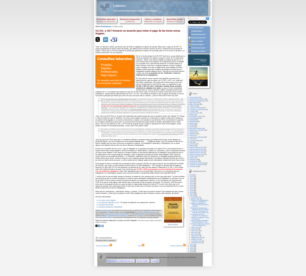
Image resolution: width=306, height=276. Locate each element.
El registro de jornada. (106, 205)
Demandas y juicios (195, 116)
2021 (191, 196)
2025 (191, 250)
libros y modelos (138, 215)
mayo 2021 (195, 231)
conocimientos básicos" (105, 217)
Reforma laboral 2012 (196, 151)
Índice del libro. (173, 224)
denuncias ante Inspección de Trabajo (116, 214)
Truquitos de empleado (197, 163)
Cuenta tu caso (194, 113)
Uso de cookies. (143, 261)
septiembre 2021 (196, 237)
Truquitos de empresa (196, 165)
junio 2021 (194, 232)
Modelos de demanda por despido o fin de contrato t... (200, 208)
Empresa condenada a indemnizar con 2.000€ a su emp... (199, 205)
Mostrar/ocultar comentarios (106, 240)
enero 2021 (195, 197)
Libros (191, 139)
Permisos (192, 144)
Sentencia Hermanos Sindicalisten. (110, 207)
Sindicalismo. (106, 26)
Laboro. (119, 6)
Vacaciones (193, 166)
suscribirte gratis (106, 210)
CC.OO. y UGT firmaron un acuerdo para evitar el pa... (200, 211)
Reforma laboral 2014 (196, 152)
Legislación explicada (196, 137)
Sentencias (193, 159)
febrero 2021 (195, 199)
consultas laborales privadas (146, 212)
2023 (191, 246)
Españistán (193, 121)
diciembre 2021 (196, 243)
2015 (191, 185)
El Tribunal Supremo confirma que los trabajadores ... (200, 224)
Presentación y (120, 261)
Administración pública (196, 99)
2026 (191, 252)
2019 (191, 192)
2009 (191, 175)
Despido (192, 120)
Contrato (192, 111)
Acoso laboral (193, 97)
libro (115, 215)
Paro (191, 142)
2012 (191, 180)
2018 (191, 190)
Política (191, 146)
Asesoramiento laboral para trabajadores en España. (135, 11)
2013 (191, 182)
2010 (191, 176)
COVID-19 (192, 106)
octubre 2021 (195, 239)
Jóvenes (192, 135)
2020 (191, 194)
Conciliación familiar (196, 108)
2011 (191, 178)
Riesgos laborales (195, 156)
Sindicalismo (193, 161)
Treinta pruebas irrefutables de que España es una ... (199, 221)
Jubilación (192, 133)
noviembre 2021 (196, 241)
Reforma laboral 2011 (196, 149)
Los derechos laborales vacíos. (109, 202)
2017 (191, 189)
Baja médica (193, 102)
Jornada (192, 132)
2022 (191, 245)
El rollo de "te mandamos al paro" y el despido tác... (199, 201)
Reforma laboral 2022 (196, 154)
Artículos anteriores (176, 246)
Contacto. (155, 261)
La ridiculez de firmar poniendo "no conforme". (199, 215)
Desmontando (194, 118)
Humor (191, 127)
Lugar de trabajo (194, 140)
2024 (191, 248)
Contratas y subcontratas (197, 109)
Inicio (140, 246)
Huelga (191, 125)
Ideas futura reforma (195, 128)
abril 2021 (194, 229)
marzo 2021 (195, 227)
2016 (191, 187)
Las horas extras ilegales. (107, 200)
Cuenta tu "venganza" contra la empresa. (200, 218)
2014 (191, 183)
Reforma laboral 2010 (196, 147)
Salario (191, 158)
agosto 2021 (195, 236)
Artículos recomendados (197, 101)
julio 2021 (194, 234)
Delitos (191, 115)
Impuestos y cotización (196, 130)
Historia (191, 123)
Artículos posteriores (103, 246)
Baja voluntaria (194, 104)
